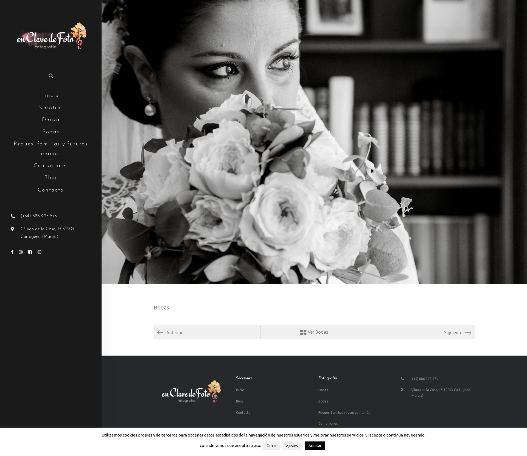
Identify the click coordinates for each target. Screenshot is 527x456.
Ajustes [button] (292, 445)
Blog (50, 178)
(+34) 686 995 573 (39, 216)
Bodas (51, 132)
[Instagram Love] (39, 252)
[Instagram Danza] (21, 252)
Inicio (51, 95)
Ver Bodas (317, 332)
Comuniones (51, 165)
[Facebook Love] (30, 252)
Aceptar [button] (315, 445)
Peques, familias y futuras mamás (51, 148)
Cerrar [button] (272, 445)
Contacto (51, 190)
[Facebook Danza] (12, 252)
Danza (51, 120)
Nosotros (50, 108)
